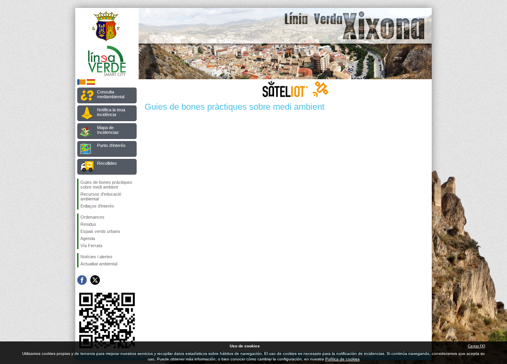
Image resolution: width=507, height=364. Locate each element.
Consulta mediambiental (110, 94)
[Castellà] (91, 83)
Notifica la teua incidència (111, 112)
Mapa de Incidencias (108, 130)
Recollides (107, 163)
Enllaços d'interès (97, 206)
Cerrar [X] (476, 346)
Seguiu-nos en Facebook (82, 280)
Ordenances (92, 217)
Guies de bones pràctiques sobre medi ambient (106, 184)
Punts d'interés (111, 145)
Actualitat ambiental (98, 263)
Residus (88, 224)
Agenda (87, 238)
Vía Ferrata (91, 245)
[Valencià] (81, 83)
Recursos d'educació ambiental (100, 196)
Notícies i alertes (96, 256)
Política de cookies (342, 359)
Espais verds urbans (100, 231)
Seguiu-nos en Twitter (95, 280)
